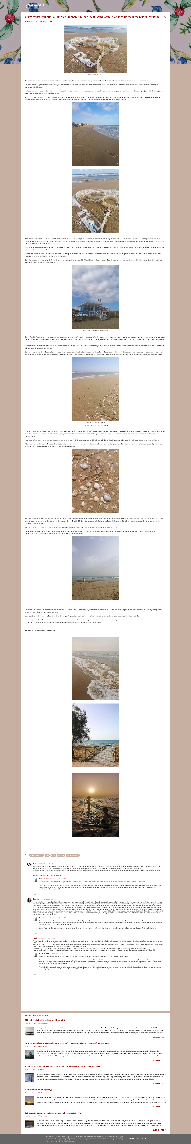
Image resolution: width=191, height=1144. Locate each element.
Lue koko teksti (159, 1037)
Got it (143, 1139)
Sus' (34, 863)
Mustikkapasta (35, 4)
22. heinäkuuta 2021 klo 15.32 (58, 953)
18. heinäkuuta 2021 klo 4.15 (45, 863)
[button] (165, 17)
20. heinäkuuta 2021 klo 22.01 (58, 918)
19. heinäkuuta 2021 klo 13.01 (47, 938)
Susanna (36, 899)
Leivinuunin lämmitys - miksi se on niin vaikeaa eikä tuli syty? (53, 1113)
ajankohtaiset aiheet (36, 855)
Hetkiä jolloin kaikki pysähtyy (38, 1090)
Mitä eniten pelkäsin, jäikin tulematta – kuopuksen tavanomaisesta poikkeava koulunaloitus (67, 1043)
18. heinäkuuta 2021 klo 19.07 (48, 899)
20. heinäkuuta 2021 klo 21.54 (58, 879)
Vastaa (35, 895)
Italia (47, 855)
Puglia (53, 855)
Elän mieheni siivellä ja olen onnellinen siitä (45, 1020)
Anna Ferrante (44, 879)
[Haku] (169, 5)
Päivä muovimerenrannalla (33, 634)
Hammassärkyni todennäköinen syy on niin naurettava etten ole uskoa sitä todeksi (62, 1066)
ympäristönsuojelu (73, 855)
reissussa (61, 855)
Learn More (134, 1139)
